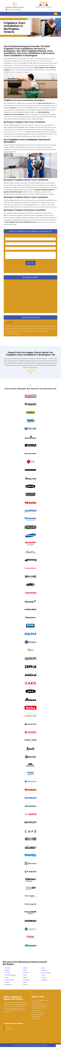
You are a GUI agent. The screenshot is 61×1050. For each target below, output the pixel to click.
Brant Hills (7, 972)
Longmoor (25, 972)
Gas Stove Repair (36, 1002)
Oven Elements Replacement (40, 1006)
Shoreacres (44, 970)
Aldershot (7, 968)
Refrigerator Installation (38, 1014)
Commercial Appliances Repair (40, 1000)
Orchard (25, 984)
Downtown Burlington (10, 975)
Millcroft (25, 977)
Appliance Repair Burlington (40, 1045)
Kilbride (25, 968)
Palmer (43, 968)
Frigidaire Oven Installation (15, 17)
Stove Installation (36, 1016)
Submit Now (30, 263)
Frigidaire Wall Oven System (16, 132)
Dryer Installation (36, 1010)
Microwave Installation (38, 1012)
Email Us (8, 1027)
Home (5, 17)
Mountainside (26, 979)
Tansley (43, 975)
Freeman (7, 982)
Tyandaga (44, 977)
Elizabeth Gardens (9, 979)
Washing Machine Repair (39, 1008)
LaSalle (25, 970)
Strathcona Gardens (46, 972)
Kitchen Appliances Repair (39, 1004)
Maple (24, 975)
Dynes (6, 977)
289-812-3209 (10, 1029)
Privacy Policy (35, 1018)
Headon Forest (8, 984)
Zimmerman (44, 979)
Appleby (7, 970)
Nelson (25, 982)
